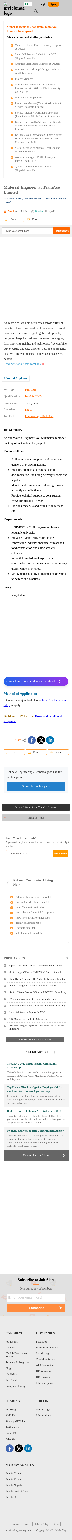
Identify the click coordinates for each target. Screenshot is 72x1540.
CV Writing (12, 1374)
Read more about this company (22, 363)
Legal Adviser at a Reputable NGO (27, 1012)
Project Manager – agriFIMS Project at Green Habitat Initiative (36, 1027)
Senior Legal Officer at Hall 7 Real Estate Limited (35, 972)
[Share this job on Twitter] (41, 740)
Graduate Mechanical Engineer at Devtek (37, 63)
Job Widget (12, 1409)
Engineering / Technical (39, 416)
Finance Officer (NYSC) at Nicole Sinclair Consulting (37, 1005)
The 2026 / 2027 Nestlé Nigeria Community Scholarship (32, 1065)
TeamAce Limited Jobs (28, 922)
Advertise (11, 1439)
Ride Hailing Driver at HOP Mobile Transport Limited (37, 978)
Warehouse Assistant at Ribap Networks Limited (34, 998)
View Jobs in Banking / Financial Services (22, 198)
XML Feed (11, 1415)
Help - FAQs (12, 1433)
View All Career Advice (36, 1155)
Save (13, 219)
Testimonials (12, 1427)
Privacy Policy (41, 1524)
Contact (27, 1524)
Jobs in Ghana (13, 1473)
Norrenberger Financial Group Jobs (35, 912)
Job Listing (12, 1341)
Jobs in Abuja (43, 1415)
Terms (56, 1524)
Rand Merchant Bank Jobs (30, 907)
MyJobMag (60, 1530)
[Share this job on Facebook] (32, 740)
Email (35, 219)
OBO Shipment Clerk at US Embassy (28, 1019)
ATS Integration (45, 1365)
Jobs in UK (12, 1497)
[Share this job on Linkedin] (50, 740)
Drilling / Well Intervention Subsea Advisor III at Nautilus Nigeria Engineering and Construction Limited (38, 139)
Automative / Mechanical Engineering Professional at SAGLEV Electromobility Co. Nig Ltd (37, 88)
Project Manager (24, 78)
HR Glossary (43, 1377)
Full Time (30, 389)
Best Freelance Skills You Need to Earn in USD (34, 1111)
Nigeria (30, 3)
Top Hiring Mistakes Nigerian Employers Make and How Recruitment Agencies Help (34, 1089)
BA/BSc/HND (33, 396)
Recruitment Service (47, 1347)
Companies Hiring (15, 1386)
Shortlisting (42, 1353)
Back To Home (36, 817)
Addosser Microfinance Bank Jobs (34, 897)
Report (58, 752)
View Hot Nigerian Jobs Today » (35, 1039)
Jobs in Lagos (43, 1409)
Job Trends (11, 1380)
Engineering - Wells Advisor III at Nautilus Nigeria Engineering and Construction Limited (38, 126)
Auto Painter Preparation (28, 97)
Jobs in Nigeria (14, 1485)
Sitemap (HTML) (15, 1421)
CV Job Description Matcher (16, 1355)
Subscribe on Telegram (36, 786)
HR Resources (43, 1371)
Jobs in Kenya (13, 1479)
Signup (53, 4)
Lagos (28, 409)
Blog (8, 1368)
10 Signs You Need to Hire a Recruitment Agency (35, 1130)
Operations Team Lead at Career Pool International (35, 965)
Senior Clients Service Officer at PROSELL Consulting (37, 992)
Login (43, 4)
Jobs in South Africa (17, 1491)
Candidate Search (45, 1359)
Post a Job (41, 1341)
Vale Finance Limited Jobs (30, 933)
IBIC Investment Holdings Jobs (33, 917)
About (16, 1524)
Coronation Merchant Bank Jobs (33, 902)
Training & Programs (17, 1362)
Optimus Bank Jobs (26, 928)
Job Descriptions (45, 1383)
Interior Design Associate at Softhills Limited (32, 985)
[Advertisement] (36, 279)
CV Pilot (10, 1347)
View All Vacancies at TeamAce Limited (36, 807)
